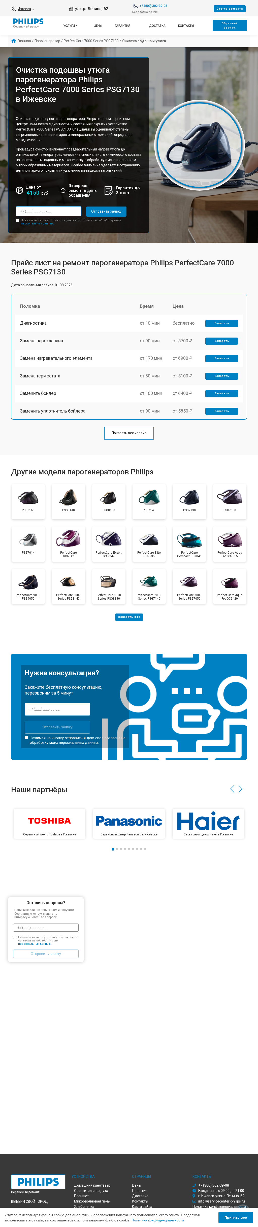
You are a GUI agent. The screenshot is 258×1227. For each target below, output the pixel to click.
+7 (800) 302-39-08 (153, 6)
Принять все (235, 1217)
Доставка (157, 26)
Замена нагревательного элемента (56, 358)
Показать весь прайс (129, 433)
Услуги (69, 26)
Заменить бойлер (38, 393)
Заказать (221, 323)
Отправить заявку (106, 211)
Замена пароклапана (41, 340)
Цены (98, 26)
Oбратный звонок (229, 25)
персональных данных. (37, 223)
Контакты (186, 26)
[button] (232, 789)
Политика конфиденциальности (158, 1220)
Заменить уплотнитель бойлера (52, 411)
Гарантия (122, 26)
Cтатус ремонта (229, 8)
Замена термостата (40, 375)
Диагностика (33, 323)
